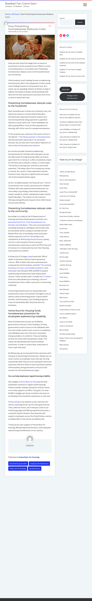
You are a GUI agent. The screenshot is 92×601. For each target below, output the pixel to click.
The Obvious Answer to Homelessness (34, 137)
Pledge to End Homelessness (72, 96)
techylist (63, 122)
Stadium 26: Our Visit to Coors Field (72, 76)
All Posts (15, 14)
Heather (30, 445)
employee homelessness (39, 463)
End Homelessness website (28, 145)
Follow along (13, 402)
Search (62, 18)
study (29, 256)
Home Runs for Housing (30, 382)
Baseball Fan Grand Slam (21, 3)
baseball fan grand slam (18, 463)
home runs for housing (18, 468)
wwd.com (63, 114)
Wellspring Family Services (32, 239)
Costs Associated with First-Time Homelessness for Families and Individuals (28, 222)
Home (7, 14)
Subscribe (65, 89)
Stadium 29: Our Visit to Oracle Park (72, 59)
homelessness (34, 468)
